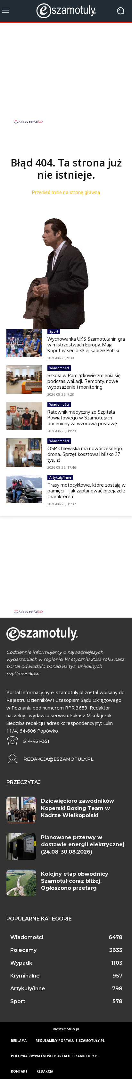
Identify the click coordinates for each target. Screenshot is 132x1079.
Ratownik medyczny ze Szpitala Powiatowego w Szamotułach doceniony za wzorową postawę (82, 417)
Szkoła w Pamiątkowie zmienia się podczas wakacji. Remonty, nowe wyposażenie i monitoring (83, 381)
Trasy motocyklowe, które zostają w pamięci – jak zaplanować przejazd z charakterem (86, 490)
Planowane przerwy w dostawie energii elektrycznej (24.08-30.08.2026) (82, 844)
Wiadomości (59, 368)
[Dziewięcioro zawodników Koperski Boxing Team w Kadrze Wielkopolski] (21, 810)
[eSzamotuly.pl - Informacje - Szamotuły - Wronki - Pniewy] (66, 10)
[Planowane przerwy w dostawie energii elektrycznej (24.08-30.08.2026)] (21, 846)
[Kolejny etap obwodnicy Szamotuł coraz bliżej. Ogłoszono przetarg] (21, 883)
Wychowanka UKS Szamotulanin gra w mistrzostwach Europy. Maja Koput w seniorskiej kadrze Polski (86, 344)
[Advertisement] (66, 74)
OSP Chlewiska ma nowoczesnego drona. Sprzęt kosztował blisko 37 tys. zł (84, 454)
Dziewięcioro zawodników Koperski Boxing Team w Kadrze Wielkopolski (77, 808)
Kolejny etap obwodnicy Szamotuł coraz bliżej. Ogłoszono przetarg (74, 881)
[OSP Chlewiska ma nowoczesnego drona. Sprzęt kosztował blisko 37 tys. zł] (24, 452)
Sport (53, 331)
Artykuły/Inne (60, 477)
